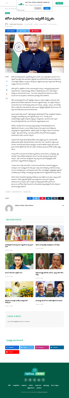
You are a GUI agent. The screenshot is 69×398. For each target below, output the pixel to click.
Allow (47, 8)
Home (6, 8)
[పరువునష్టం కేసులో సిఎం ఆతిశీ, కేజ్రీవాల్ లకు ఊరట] (50, 289)
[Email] (6, 98)
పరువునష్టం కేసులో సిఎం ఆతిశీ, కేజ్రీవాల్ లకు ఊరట (49, 300)
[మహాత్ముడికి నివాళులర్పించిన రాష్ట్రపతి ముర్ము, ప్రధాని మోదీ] (19, 233)
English (59, 3)
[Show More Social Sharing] (43, 30)
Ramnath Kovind (16, 191)
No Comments (53, 24)
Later (38, 8)
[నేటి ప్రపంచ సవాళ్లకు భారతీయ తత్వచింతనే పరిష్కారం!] (19, 289)
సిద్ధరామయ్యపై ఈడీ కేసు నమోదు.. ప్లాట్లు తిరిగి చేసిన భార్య (49, 273)
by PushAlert (21, 10)
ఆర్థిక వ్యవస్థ (46, 385)
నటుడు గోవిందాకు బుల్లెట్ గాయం (13, 272)
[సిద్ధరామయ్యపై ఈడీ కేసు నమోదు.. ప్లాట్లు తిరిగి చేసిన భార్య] (50, 261)
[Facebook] (6, 81)
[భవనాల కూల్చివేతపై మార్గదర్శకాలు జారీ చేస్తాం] (50, 233)
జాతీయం (7, 13)
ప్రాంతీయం (39, 388)
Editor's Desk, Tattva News (16, 24)
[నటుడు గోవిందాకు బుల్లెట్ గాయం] (19, 261)
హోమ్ (9, 385)
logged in (16, 321)
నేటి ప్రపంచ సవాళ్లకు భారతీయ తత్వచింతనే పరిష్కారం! (16, 301)
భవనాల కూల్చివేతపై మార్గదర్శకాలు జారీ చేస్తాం (48, 245)
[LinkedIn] (6, 89)
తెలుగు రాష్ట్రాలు (55, 385)
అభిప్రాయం (24, 385)
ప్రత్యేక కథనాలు (31, 388)
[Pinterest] (6, 94)
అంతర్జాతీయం (16, 385)
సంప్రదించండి (38, 385)
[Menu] (7, 3)
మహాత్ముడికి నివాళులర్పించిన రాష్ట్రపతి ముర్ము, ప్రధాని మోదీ (19, 245)
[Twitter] (6, 85)
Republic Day (27, 191)
